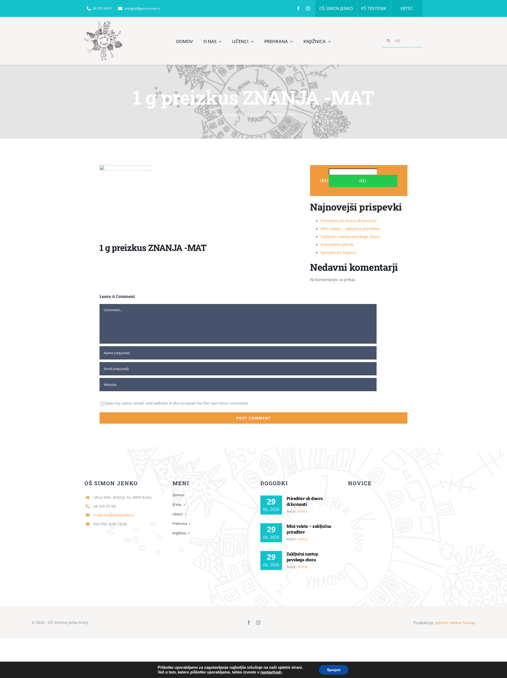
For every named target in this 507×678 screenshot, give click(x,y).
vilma (302, 511)
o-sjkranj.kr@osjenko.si (113, 514)
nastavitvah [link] (270, 672)
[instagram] (308, 8)
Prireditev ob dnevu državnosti (349, 220)
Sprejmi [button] (333, 670)
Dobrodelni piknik (337, 244)
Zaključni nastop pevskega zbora (350, 236)
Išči (324, 180)
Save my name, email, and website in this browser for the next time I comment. (177, 403)
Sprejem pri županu (338, 252)
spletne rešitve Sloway (455, 622)
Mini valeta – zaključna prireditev (350, 228)
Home (218, 114)
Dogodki (235, 114)
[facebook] (298, 8)
